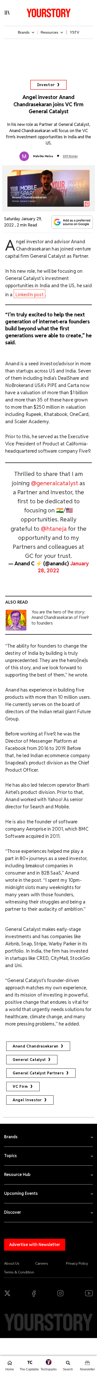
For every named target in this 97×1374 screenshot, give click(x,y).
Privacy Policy (77, 1263)
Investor (46, 84)
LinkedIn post (29, 295)
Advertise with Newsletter (34, 1244)
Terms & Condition (19, 1272)
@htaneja (54, 528)
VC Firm (20, 1086)
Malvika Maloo (43, 156)
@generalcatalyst (54, 483)
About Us (11, 1263)
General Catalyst (29, 1059)
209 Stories (70, 156)
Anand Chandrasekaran (35, 1046)
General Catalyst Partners (38, 1073)
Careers (41, 1263)
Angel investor (27, 1100)
